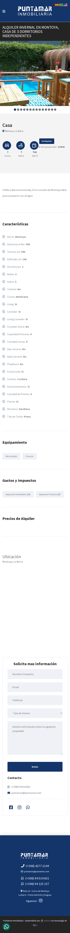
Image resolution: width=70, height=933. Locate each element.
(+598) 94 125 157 (36, 884)
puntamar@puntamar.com (26, 792)
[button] (14, 109)
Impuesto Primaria (50, 494)
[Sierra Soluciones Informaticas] (35, 925)
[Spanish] (57, 4)
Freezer (30, 456)
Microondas (11, 456)
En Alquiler (47, 141)
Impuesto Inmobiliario (18, 494)
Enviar (35, 766)
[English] (65, 4)
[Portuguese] (61, 4)
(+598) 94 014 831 (20, 786)
